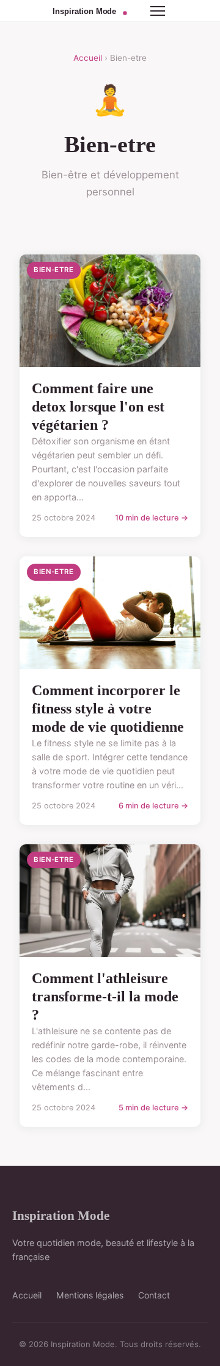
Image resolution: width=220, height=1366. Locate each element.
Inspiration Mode (60, 1215)
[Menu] (157, 11)
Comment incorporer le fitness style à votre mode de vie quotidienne (108, 708)
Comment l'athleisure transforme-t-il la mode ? (105, 996)
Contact (154, 1295)
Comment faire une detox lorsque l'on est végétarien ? (98, 406)
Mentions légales (89, 1295)
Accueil (87, 58)
